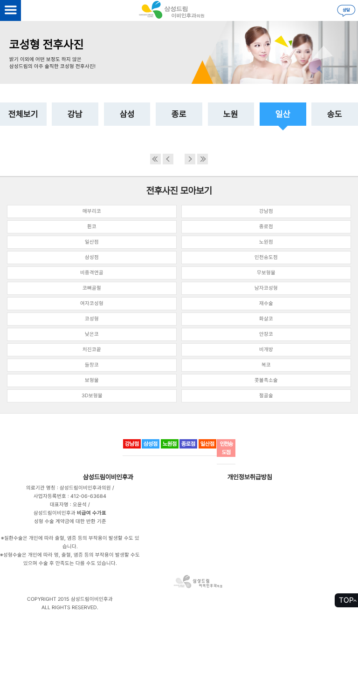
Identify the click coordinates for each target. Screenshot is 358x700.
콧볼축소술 (266, 380)
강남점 (266, 211)
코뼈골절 (92, 288)
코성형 (92, 319)
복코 (266, 365)
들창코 (92, 365)
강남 (75, 114)
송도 (334, 114)
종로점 (266, 227)
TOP (346, 600)
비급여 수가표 (91, 513)
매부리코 (92, 211)
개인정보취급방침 (249, 477)
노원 (230, 114)
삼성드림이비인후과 (108, 477)
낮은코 (92, 334)
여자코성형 (91, 303)
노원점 (266, 242)
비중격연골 (91, 273)
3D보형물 (92, 396)
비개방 (266, 350)
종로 (179, 114)
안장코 (266, 334)
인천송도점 (266, 257)
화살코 (266, 319)
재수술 (266, 303)
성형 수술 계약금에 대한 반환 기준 (70, 521)
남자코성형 (266, 288)
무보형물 (266, 273)
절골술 (266, 396)
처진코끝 (92, 350)
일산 (282, 114)
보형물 (92, 380)
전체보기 (23, 114)
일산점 (92, 242)
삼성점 (92, 257)
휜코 (91, 227)
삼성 (127, 114)
